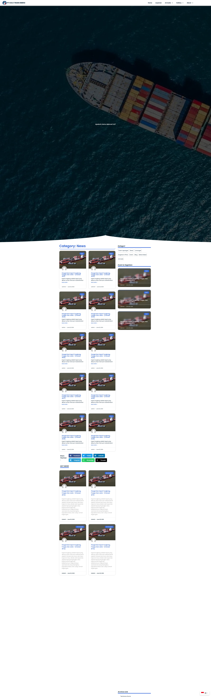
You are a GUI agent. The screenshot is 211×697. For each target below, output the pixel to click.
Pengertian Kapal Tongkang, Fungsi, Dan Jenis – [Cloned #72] (71, 547)
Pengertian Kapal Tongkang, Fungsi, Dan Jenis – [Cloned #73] (100, 547)
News (131, 250)
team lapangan (123, 250)
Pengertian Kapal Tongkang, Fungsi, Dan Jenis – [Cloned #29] (71, 437)
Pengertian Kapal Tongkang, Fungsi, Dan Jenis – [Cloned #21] (71, 274)
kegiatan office (123, 255)
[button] (75, 455)
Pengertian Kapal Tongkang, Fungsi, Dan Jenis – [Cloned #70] (71, 493)
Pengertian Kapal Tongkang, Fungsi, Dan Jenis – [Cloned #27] (71, 396)
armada (120, 259)
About (189, 3)
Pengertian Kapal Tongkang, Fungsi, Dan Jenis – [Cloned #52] (134, 301)
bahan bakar (143, 255)
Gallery (178, 3)
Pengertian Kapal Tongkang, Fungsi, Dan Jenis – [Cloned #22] (71, 315)
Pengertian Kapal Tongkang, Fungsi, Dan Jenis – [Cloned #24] (100, 355)
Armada (168, 3)
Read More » (65, 282)
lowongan (138, 250)
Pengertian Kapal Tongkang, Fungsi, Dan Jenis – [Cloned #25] (71, 355)
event (131, 255)
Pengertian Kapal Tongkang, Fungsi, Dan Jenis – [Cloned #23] (100, 315)
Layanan (158, 3)
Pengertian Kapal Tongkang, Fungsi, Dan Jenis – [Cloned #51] (134, 322)
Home (150, 3)
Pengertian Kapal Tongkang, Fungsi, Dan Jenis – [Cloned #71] (100, 493)
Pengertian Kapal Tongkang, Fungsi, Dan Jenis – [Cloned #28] (100, 437)
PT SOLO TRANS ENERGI (16, 3)
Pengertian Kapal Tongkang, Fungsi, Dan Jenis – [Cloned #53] (134, 279)
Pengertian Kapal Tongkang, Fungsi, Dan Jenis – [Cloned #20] (100, 274)
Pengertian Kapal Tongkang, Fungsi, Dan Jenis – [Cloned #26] (100, 396)
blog (136, 255)
